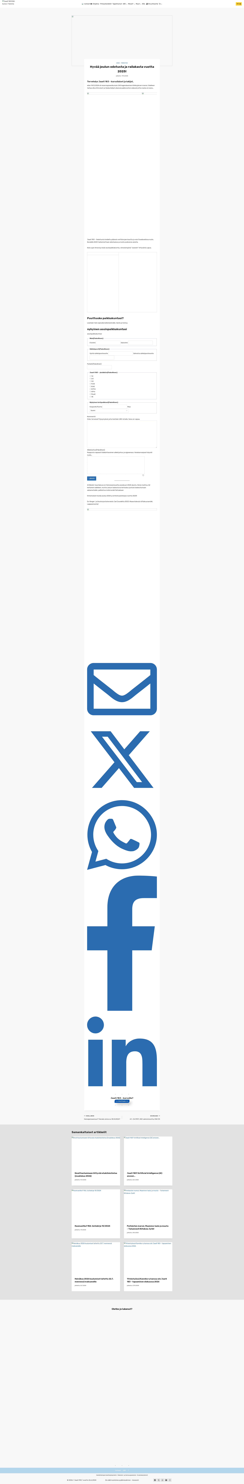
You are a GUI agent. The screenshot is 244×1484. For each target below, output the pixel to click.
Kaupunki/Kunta (96, 407)
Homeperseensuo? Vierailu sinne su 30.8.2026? (102, 1117)
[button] (114, 163)
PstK (93, 384)
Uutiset (87, 4)
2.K (92, 379)
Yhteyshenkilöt (106, 4)
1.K (92, 376)
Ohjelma (96, 4)
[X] (122, 794)
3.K (92, 381)
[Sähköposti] (166, 1480)
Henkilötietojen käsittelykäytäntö (106, 1475)
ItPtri (93, 392)
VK (92, 397)
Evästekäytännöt (142, 1475)
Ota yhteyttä (153, 4)
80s (143, 4)
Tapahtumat (117, 4)
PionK (93, 394)
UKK (124, 1470)
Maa (129, 407)
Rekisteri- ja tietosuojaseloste (127, 1475)
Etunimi (93, 343)
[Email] (122, 723)
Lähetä (91, 478)
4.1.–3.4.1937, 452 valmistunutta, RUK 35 (145, 1117)
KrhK (93, 386)
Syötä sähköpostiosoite (99, 353)
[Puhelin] (169, 1480)
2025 (118, 63)
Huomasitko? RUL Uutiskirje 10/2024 (92, 1226)
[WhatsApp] (122, 874)
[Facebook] (122, 1010)
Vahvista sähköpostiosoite (143, 353)
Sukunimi (124, 343)
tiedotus (124, 63)
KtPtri (93, 389)
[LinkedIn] (122, 1091)
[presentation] (96, 1152)
